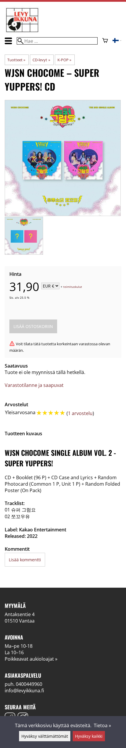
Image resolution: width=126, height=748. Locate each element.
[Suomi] (117, 41)
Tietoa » (102, 725)
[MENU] (8, 41)
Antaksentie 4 (20, 614)
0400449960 (29, 684)
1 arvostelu (80, 413)
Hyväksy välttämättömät (44, 736)
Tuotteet (16, 59)
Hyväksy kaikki (89, 736)
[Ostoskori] (105, 41)
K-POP (64, 59)
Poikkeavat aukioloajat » (31, 659)
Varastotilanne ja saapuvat (34, 385)
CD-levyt (41, 59)
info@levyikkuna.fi (24, 690)
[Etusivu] (22, 31)
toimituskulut (72, 286)
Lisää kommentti (25, 559)
